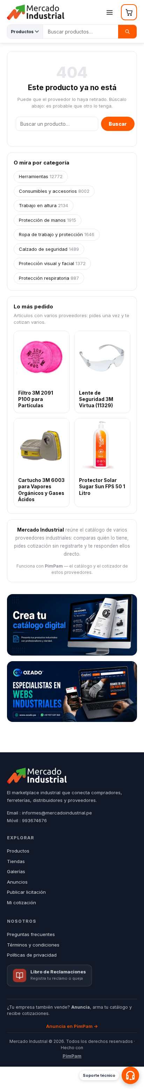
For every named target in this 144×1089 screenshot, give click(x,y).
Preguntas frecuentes (31, 934)
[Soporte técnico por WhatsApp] (130, 1075)
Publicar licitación (26, 892)
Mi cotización (21, 902)
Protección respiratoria (49, 278)
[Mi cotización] (129, 12)
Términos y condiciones (33, 945)
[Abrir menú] (109, 12)
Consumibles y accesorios (54, 191)
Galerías (16, 871)
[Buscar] (127, 31)
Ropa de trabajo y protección (56, 234)
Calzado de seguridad (49, 249)
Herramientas (41, 176)
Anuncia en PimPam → (72, 1026)
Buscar (118, 124)
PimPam (72, 1056)
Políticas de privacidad (32, 955)
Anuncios (17, 882)
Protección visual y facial (52, 263)
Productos (18, 851)
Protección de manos (47, 220)
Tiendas (16, 861)
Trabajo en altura (43, 205)
